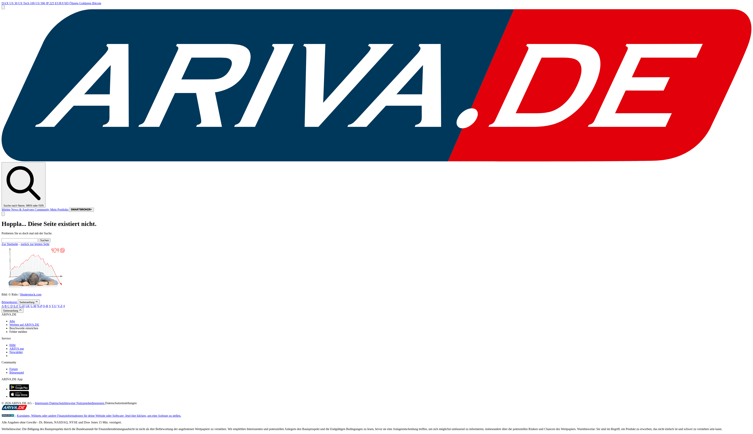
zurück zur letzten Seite (35, 244)
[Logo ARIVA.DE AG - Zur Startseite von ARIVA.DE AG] (8, 415)
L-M (33, 306)
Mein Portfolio (59, 209)
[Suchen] (3, 214)
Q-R (45, 306)
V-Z (60, 306)
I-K (27, 306)
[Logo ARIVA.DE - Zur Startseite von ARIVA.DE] (14, 409)
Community (42, 209)
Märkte (6, 209)
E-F (16, 306)
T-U (54, 306)
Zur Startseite (10, 244)
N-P (39, 306)
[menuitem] (380, 321)
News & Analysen (23, 209)
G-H (22, 306)
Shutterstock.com (30, 294)
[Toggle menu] (3, 7)
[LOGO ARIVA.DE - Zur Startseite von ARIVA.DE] (376, 160)
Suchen (44, 240)
